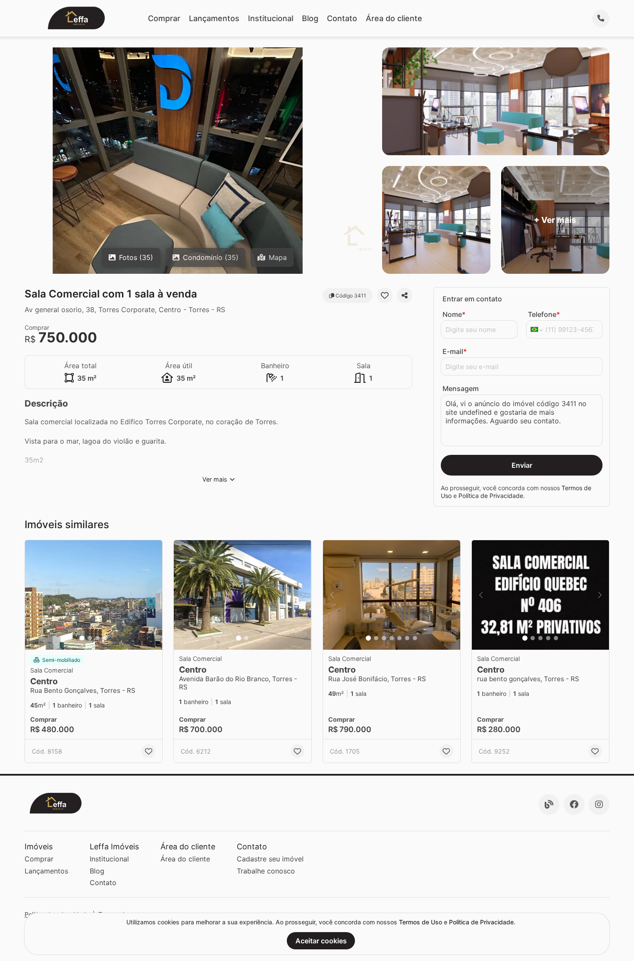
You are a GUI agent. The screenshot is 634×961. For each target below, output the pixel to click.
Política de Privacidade (490, 495)
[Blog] (549, 804)
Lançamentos (214, 18)
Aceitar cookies (321, 940)
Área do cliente (394, 18)
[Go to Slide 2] (90, 638)
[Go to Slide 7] (415, 638)
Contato (342, 18)
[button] (93, 595)
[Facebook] (574, 804)
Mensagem (461, 388)
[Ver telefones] (600, 18)
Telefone (544, 314)
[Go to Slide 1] (82, 638)
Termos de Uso (420, 922)
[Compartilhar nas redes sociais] (404, 295)
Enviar (522, 465)
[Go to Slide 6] (407, 638)
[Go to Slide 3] (97, 638)
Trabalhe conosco (266, 871)
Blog (310, 18)
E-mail (455, 351)
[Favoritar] (384, 295)
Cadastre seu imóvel (270, 859)
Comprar (164, 18)
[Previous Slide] (34, 595)
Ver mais (214, 479)
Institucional (270, 18)
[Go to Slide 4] (105, 638)
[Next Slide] (153, 595)
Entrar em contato (472, 298)
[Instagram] (599, 804)
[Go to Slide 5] (399, 638)
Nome (454, 314)
